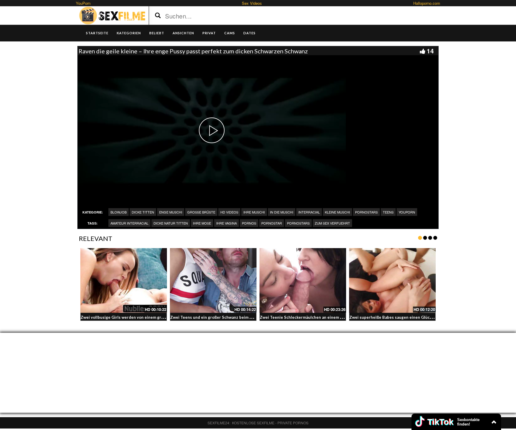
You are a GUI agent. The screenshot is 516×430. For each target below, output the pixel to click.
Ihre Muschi (254, 212)
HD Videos (229, 212)
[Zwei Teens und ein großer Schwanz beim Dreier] (213, 280)
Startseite (97, 33)
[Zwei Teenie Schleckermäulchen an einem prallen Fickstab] (302, 280)
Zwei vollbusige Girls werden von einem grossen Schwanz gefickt (142, 317)
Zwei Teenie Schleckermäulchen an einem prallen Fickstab (315, 317)
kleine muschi (337, 212)
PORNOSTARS (298, 223)
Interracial (309, 212)
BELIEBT (156, 33)
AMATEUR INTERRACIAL (129, 223)
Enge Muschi (170, 212)
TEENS (388, 212)
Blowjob (118, 212)
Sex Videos (252, 3)
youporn (407, 212)
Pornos (249, 223)
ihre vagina (226, 223)
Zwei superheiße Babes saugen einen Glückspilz (395, 317)
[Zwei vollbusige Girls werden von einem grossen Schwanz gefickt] (123, 280)
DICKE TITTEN (143, 212)
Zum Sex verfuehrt (332, 223)
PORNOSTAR (271, 223)
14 (430, 50)
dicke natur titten (170, 223)
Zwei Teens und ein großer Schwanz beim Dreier (216, 317)
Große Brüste (201, 212)
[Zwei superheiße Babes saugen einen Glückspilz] (392, 280)
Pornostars (366, 212)
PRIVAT (209, 33)
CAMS (229, 33)
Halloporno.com (426, 3)
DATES (249, 33)
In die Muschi (281, 212)
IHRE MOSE (202, 223)
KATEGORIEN (129, 33)
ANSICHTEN (183, 33)
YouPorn (83, 3)
